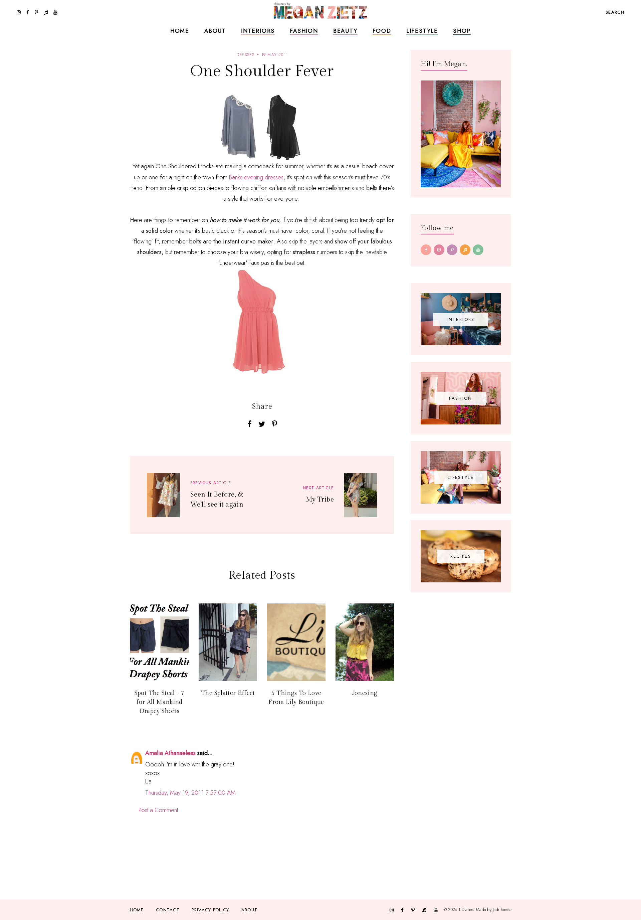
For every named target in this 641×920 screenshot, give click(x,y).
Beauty (345, 31)
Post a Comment (158, 810)
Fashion (304, 31)
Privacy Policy (210, 910)
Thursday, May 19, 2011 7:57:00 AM (190, 792)
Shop (462, 31)
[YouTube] (478, 249)
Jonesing (365, 693)
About (215, 31)
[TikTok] (465, 249)
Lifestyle (422, 31)
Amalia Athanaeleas (170, 753)
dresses (245, 55)
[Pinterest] (452, 249)
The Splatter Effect (228, 693)
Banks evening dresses (256, 177)
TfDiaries (466, 910)
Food (382, 31)
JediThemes (502, 910)
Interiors (258, 31)
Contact (168, 910)
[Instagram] (439, 249)
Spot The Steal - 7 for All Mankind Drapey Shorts (159, 702)
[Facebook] (426, 249)
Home (179, 31)
